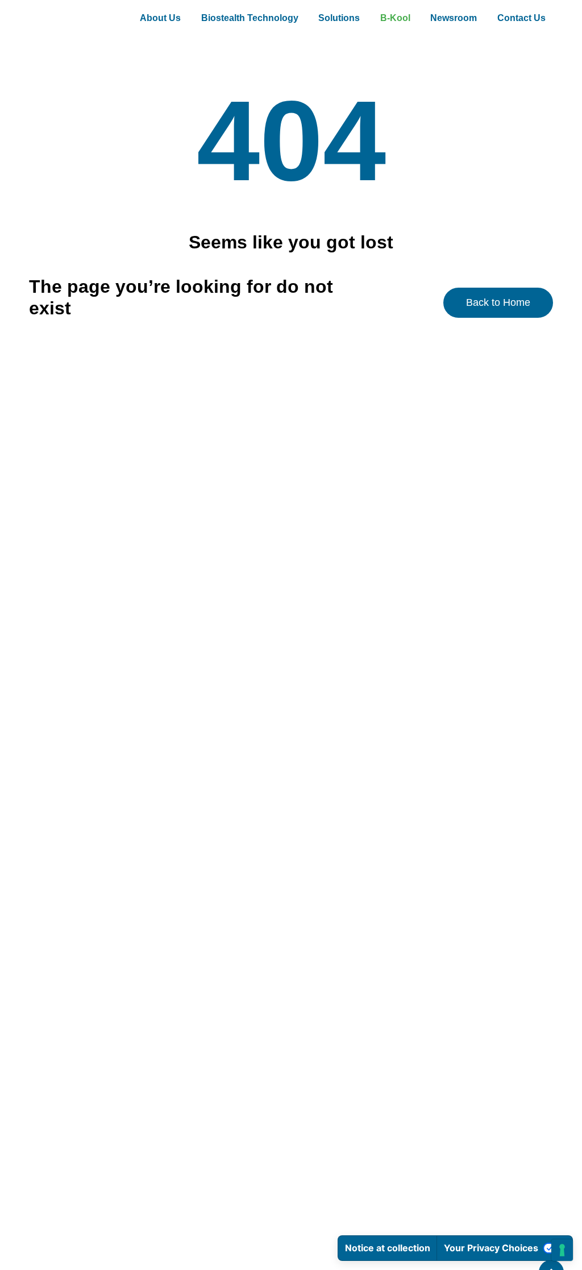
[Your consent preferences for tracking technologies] (562, 1250)
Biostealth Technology (249, 18)
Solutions (339, 18)
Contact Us (521, 18)
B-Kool (395, 18)
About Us (160, 18)
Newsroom (453, 18)
